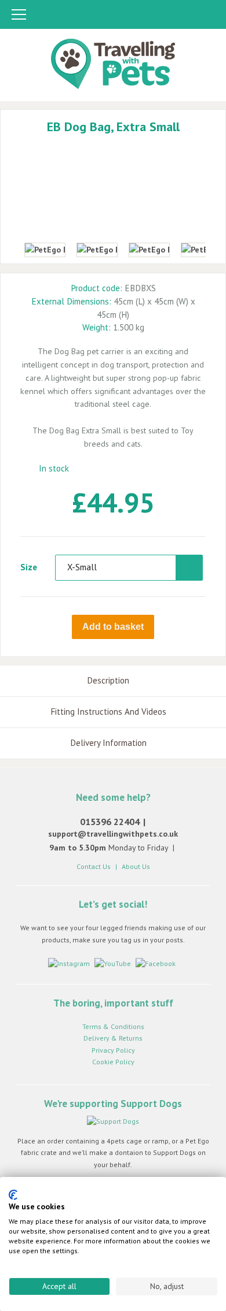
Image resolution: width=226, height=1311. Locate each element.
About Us (136, 866)
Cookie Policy (113, 1061)
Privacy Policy (113, 1050)
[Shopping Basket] (205, 15)
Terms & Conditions (113, 1026)
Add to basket (113, 627)
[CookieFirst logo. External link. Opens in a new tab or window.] (13, 1195)
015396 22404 (110, 821)
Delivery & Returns (113, 1038)
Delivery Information (108, 742)
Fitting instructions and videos (108, 711)
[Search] (184, 15)
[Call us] (161, 15)
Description (108, 680)
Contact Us (93, 866)
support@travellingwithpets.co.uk (113, 834)
